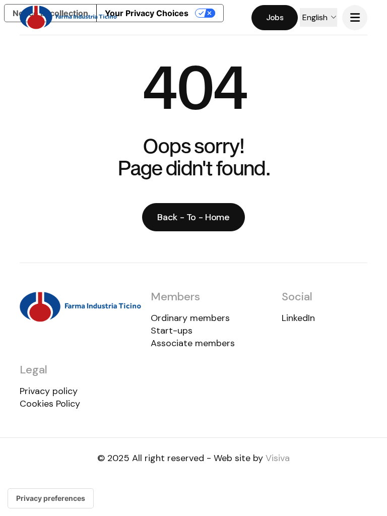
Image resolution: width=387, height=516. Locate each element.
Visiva (278, 458)
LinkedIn (298, 318)
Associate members (193, 343)
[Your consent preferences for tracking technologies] (50, 498)
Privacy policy (49, 391)
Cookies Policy (50, 404)
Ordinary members (190, 318)
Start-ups (171, 331)
